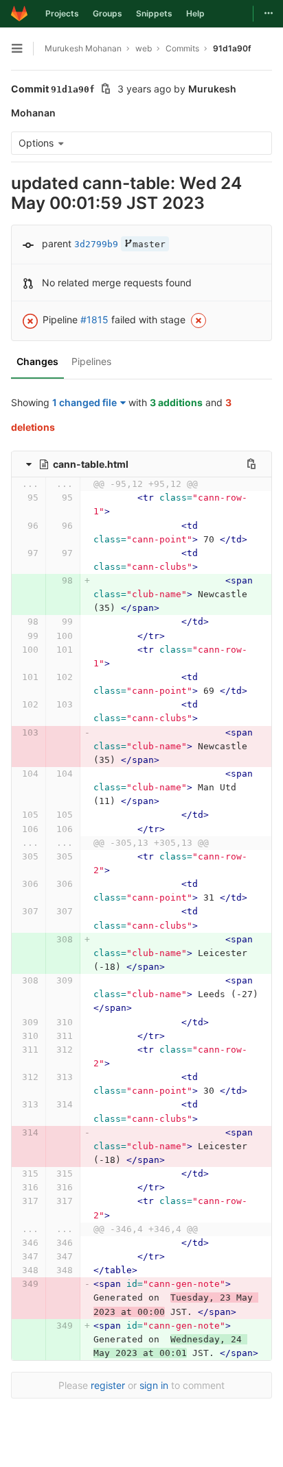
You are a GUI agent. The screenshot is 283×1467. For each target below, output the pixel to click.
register (108, 1385)
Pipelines (91, 361)
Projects (62, 13)
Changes (37, 361)
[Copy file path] (251, 464)
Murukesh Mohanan (83, 48)
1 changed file (84, 402)
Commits (182, 48)
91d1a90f (232, 48)
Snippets (154, 13)
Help (195, 13)
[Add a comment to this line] (11, 505)
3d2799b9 (96, 244)
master (149, 244)
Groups (107, 13)
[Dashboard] (19, 13)
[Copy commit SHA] (106, 90)
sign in (153, 1385)
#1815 (94, 319)
